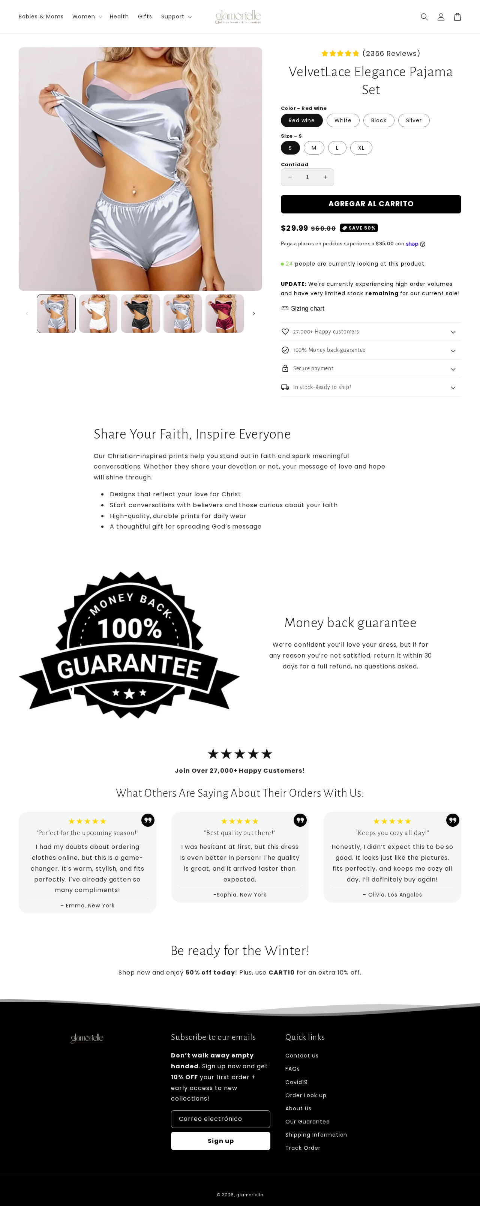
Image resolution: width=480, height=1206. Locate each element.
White (343, 120)
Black (379, 120)
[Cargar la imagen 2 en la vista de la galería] (98, 313)
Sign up (221, 1141)
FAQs (292, 1068)
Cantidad (294, 164)
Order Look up (305, 1095)
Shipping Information (316, 1134)
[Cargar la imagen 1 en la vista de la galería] (56, 313)
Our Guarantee (307, 1121)
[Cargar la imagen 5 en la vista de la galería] (225, 313)
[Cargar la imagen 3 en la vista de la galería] (140, 313)
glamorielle (249, 1195)
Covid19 (296, 1082)
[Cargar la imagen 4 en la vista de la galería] (183, 313)
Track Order (303, 1148)
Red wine (302, 120)
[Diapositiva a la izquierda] (27, 313)
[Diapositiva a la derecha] (254, 313)
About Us (298, 1108)
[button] (424, 17)
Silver (414, 120)
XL (361, 148)
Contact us (302, 1055)
